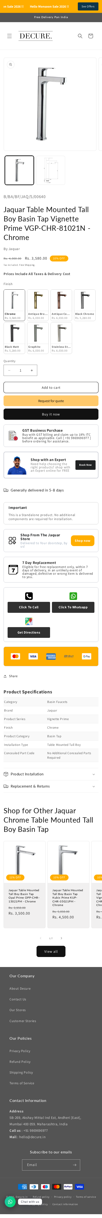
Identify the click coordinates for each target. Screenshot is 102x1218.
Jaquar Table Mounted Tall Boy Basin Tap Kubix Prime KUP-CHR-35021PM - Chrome (67, 897)
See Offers (88, 6)
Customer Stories (22, 1021)
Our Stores (17, 1010)
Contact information (65, 1204)
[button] (9, 36)
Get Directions (29, 632)
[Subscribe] (75, 1165)
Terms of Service (21, 1083)
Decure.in (22, 1196)
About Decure (20, 988)
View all (51, 951)
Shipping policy (38, 1204)
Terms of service (86, 1196)
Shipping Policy (21, 1072)
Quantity (9, 361)
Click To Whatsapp (73, 607)
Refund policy (41, 1196)
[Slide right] (61, 938)
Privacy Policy (19, 1051)
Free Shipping (27, 264)
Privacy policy (63, 1196)
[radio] (14, 305)
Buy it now (51, 414)
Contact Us (17, 999)
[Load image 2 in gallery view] (50, 170)
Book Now (85, 464)
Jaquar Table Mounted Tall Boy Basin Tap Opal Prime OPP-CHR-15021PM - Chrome (24, 895)
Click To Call (29, 607)
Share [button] (13, 676)
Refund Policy (20, 1061)
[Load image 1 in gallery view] (19, 170)
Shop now (83, 540)
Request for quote (51, 401)
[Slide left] (40, 938)
